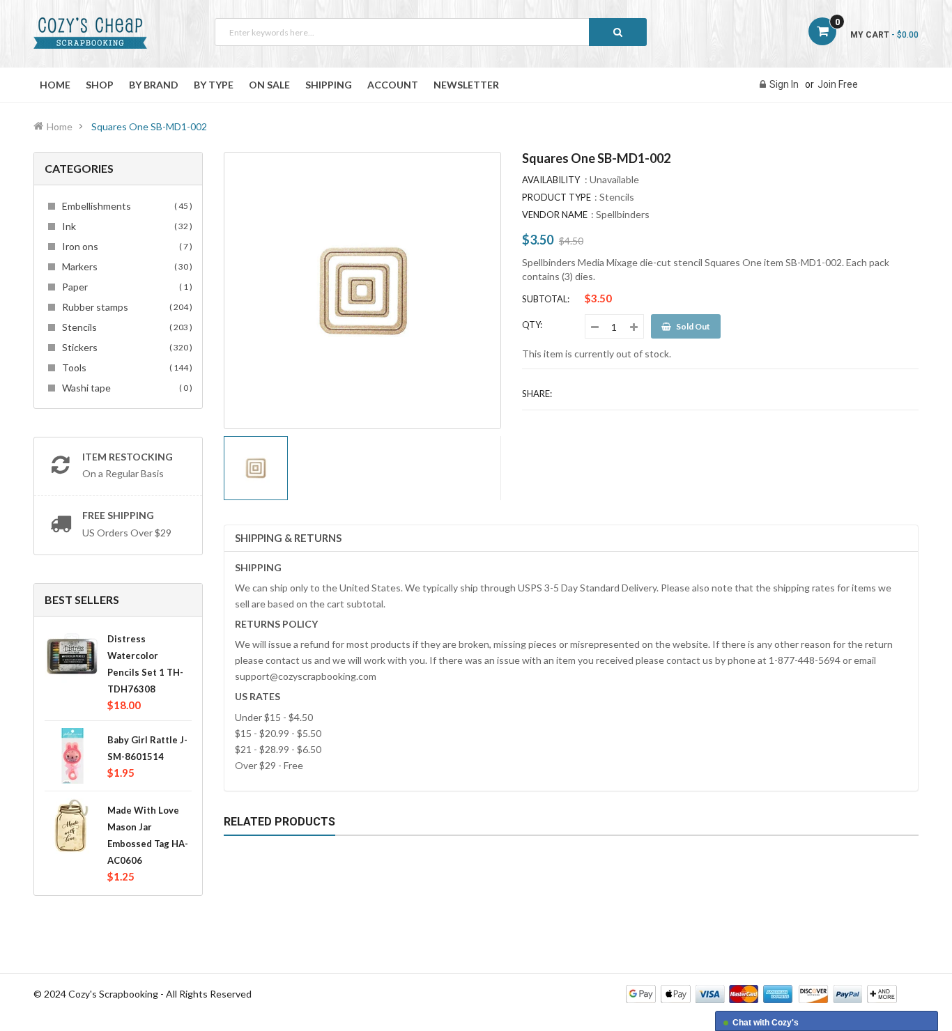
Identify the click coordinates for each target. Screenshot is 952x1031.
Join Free (837, 84)
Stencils (125, 327)
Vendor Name (555, 214)
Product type (556, 197)
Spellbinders (623, 214)
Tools (125, 367)
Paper (125, 287)
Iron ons (125, 246)
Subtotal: (545, 298)
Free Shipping (118, 515)
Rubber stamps (125, 307)
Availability (551, 179)
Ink (125, 226)
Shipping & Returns (288, 538)
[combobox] (431, 32)
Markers (125, 266)
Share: (537, 393)
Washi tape (125, 388)
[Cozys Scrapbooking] (761, 993)
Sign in (784, 84)
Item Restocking (127, 457)
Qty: (532, 324)
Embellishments (125, 206)
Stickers (125, 347)
